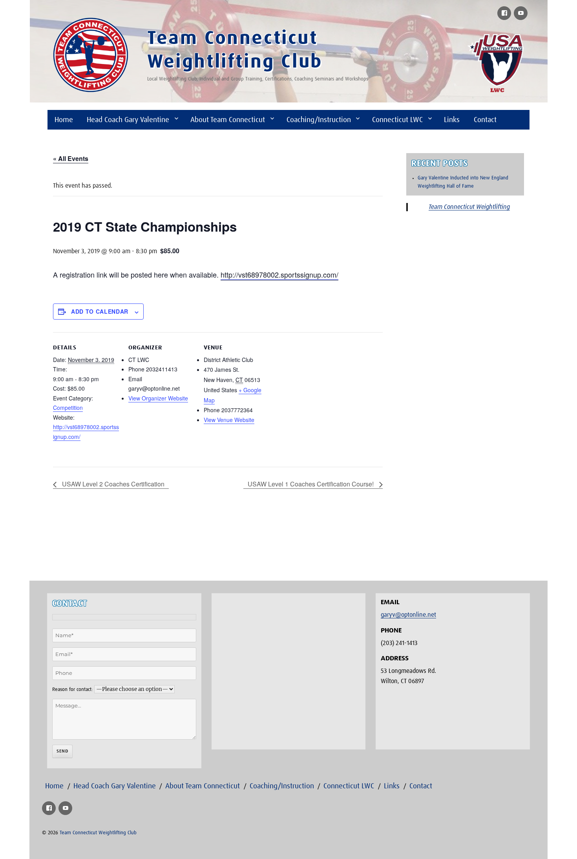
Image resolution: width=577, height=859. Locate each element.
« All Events (70, 158)
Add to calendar (99, 311)
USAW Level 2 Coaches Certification (112, 483)
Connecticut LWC (397, 120)
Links (452, 120)
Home (64, 120)
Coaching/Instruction (319, 120)
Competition (68, 407)
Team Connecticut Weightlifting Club (98, 832)
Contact (485, 120)
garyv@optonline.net (408, 615)
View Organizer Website (158, 398)
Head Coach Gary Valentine (128, 120)
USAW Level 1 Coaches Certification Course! (311, 483)
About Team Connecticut (227, 120)
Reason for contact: (72, 689)
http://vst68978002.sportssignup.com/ (279, 274)
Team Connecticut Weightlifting (469, 207)
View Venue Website (229, 420)
